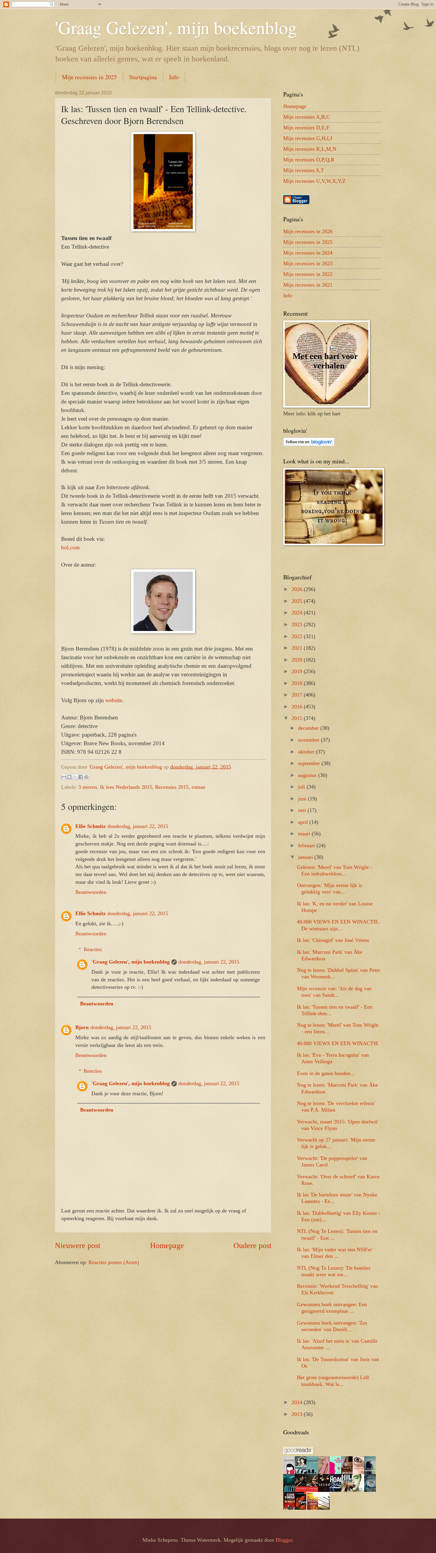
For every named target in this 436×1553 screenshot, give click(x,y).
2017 (298, 695)
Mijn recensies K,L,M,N (309, 149)
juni (303, 799)
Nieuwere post (77, 1245)
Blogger (284, 1540)
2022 (298, 636)
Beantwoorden (90, 892)
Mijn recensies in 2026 (307, 231)
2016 (298, 707)
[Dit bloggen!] (69, 777)
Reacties (93, 949)
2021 (298, 648)
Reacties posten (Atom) (113, 1262)
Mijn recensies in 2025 (89, 77)
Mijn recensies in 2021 (307, 285)
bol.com (70, 547)
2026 (298, 589)
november (309, 740)
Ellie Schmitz (90, 826)
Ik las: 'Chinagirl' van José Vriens (333, 940)
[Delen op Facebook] (81, 777)
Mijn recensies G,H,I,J (307, 138)
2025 (298, 601)
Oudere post (252, 1245)
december (309, 728)
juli (302, 787)
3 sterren (87, 787)
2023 (298, 624)
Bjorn (82, 1027)
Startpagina (143, 77)
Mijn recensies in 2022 (307, 274)
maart (305, 834)
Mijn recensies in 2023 (307, 263)
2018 (298, 683)
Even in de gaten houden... (326, 1073)
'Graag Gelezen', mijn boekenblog (176, 27)
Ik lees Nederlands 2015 (126, 787)
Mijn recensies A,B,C (306, 117)
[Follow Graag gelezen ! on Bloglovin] (309, 444)
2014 (298, 1402)
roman (198, 787)
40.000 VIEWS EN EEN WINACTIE (337, 1043)
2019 (298, 671)
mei (303, 810)
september (310, 763)
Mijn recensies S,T (303, 170)
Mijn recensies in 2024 (307, 253)
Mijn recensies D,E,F (306, 128)
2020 (298, 660)
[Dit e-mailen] (64, 777)
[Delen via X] (75, 777)
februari (307, 845)
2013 (298, 1414)
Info (174, 77)
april (303, 822)
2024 (298, 613)
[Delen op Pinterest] (86, 777)
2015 (298, 718)
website (113, 700)
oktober (307, 752)
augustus (308, 775)
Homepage (167, 1245)
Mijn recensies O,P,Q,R (308, 160)
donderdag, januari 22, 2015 (137, 826)
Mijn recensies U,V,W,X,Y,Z (314, 181)
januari (306, 857)
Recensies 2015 (172, 787)
